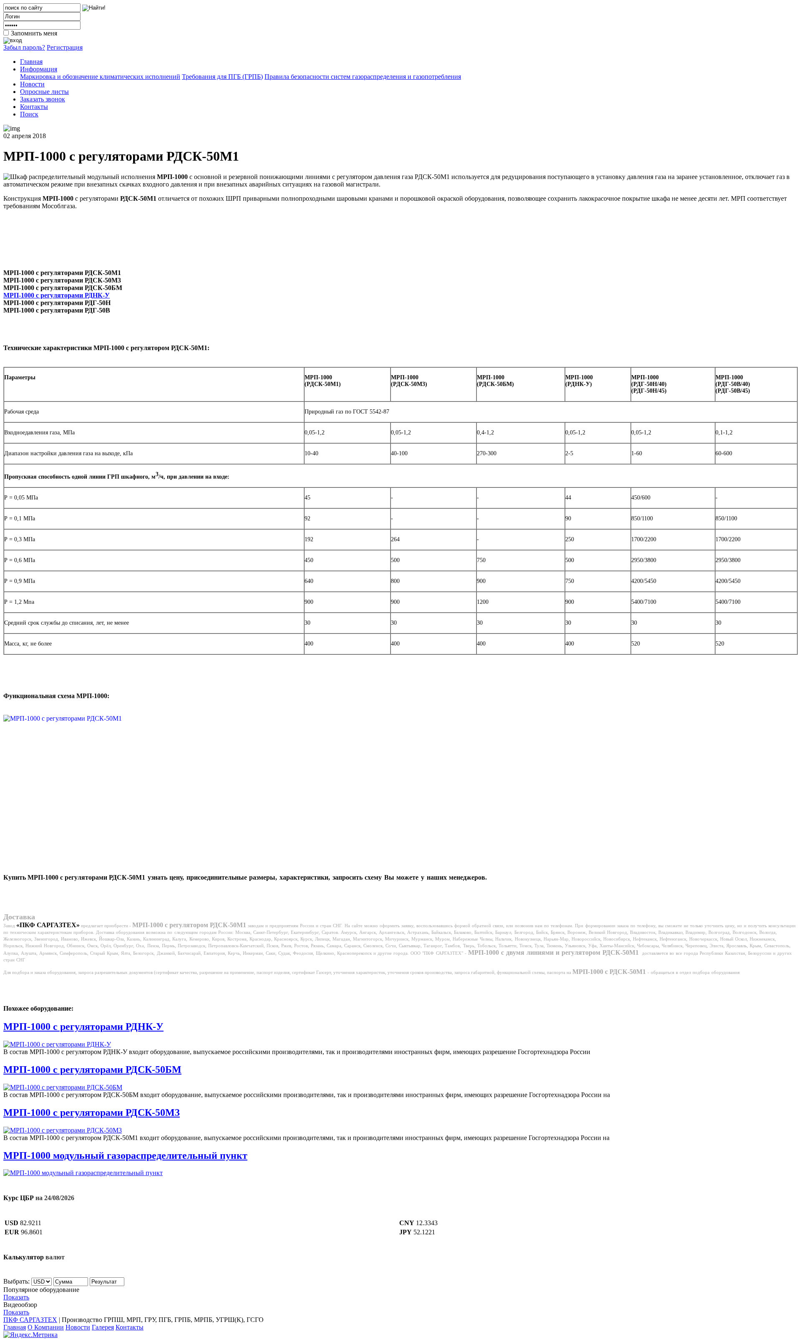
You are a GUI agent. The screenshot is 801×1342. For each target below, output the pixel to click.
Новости (32, 84)
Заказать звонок (42, 99)
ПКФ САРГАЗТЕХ (30, 1319)
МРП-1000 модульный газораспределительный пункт (125, 1155)
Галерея (103, 1327)
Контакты (34, 106)
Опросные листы (44, 91)
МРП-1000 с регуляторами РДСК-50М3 (91, 1112)
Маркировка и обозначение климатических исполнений (100, 76)
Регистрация (65, 47)
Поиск (29, 114)
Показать (16, 1297)
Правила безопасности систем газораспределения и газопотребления (362, 76)
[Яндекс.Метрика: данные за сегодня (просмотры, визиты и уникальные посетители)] (30, 1335)
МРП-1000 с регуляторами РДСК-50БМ (92, 1069)
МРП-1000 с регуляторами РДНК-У (56, 295)
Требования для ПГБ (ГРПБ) (222, 76)
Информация (38, 69)
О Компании (46, 1327)
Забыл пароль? (24, 47)
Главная (31, 61)
